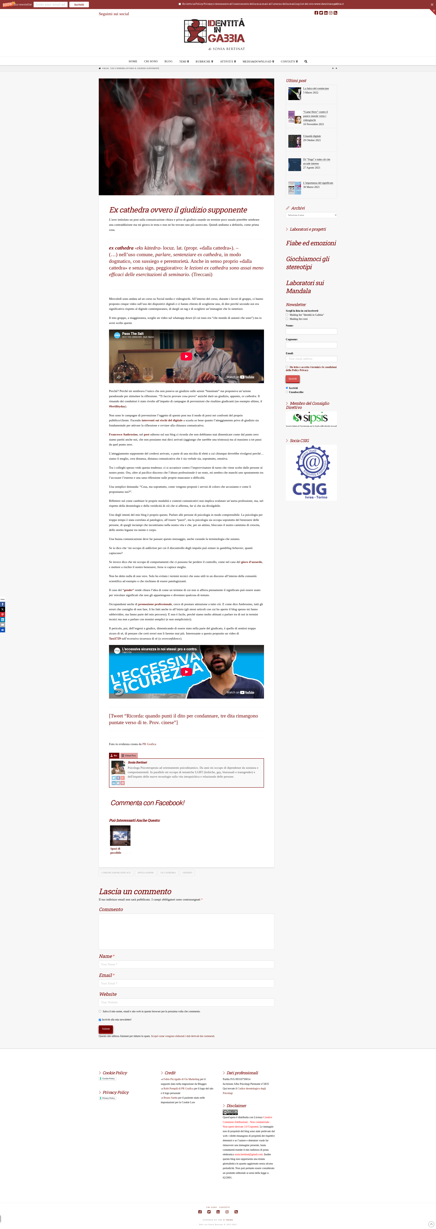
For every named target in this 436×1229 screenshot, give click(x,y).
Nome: (289, 325)
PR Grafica (149, 744)
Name (106, 956)
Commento (111, 909)
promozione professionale (155, 604)
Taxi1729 (115, 638)
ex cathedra (168, 872)
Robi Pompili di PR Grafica (178, 1088)
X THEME (228, 1220)
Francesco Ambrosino (123, 434)
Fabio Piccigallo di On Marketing (181, 1079)
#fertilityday (117, 406)
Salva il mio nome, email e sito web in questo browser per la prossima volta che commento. (151, 1011)
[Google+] (123, 777)
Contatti (224, 1207)
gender (128, 590)
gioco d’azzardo (251, 562)
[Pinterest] (123, 782)
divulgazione (146, 872)
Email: (289, 353)
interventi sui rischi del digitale (162, 420)
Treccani (202, 274)
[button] (218, 4)
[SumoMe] (2, 629)
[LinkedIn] (326, 13)
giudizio (187, 872)
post (146, 434)
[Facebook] (316, 13)
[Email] (2, 624)
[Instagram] (330, 13)
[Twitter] (321, 13)
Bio (115, 755)
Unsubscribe (296, 392)
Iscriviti (79, 4)
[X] (2, 609)
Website (107, 994)
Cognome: (292, 339)
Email (106, 975)
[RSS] (335, 13)
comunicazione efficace (116, 872)
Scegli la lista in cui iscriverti (302, 310)
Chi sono (211, 1207)
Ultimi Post (130, 755)
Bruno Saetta (170, 1097)
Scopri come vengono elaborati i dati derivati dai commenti (182, 1036)
